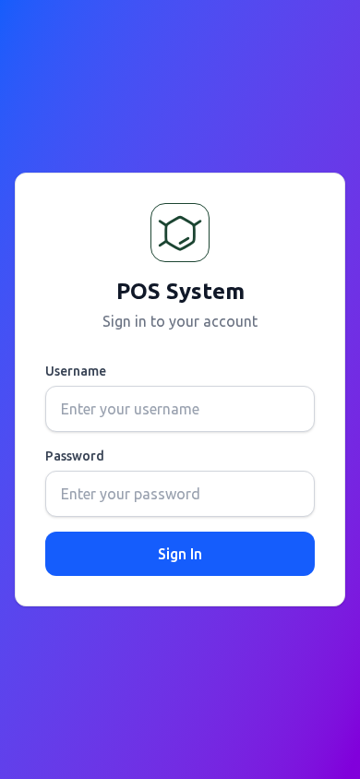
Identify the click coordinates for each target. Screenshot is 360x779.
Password (74, 456)
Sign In (180, 553)
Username (75, 371)
